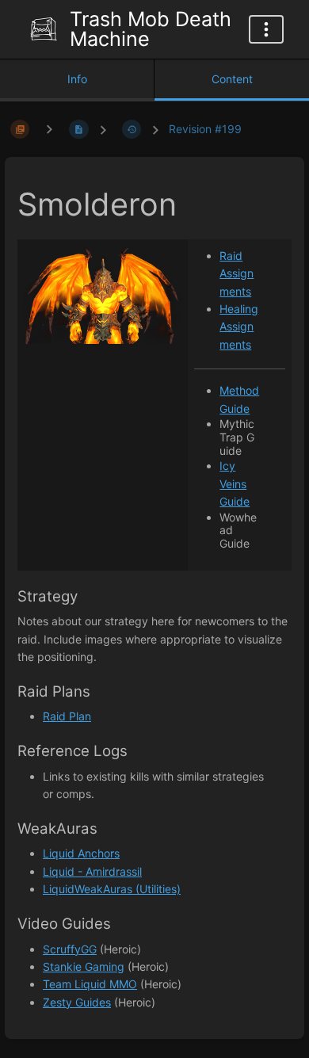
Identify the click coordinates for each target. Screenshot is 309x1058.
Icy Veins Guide (234, 483)
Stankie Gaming (83, 966)
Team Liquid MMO (90, 984)
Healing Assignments (238, 326)
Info (77, 79)
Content (232, 79)
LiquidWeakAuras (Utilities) (112, 889)
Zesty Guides (77, 1002)
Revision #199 (205, 129)
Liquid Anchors (81, 853)
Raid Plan (67, 716)
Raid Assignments (236, 273)
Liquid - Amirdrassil (92, 871)
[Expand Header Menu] (266, 29)
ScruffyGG (70, 949)
